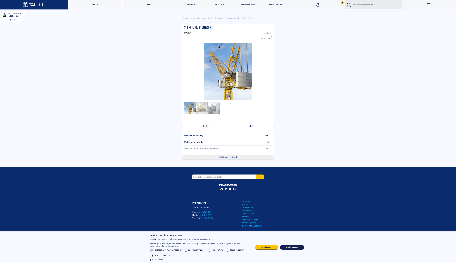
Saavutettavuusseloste (252, 225)
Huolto (149, 4)
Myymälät (12, 19)
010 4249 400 (205, 212)
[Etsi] (260, 177)
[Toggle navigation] (429, 4)
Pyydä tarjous (266, 39)
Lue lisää (175, 246)
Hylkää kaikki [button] (266, 247)
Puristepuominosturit (232, 18)
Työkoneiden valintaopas (248, 4)
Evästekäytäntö (249, 222)
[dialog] (228, 247)
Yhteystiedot (248, 207)
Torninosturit (219, 18)
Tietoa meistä (219, 4)
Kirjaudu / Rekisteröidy (276, 4)
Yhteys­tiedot (191, 4)
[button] (200, 259)
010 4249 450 (205, 215)
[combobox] (373, 4)
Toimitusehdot (248, 213)
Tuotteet (95, 4)
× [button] (453, 234)
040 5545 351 (13, 16)
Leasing (245, 216)
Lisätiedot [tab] (205, 126)
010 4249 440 (207, 218)
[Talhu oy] (34, 5)
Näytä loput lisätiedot (227, 157)
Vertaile (267, 33)
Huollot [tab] (251, 126)
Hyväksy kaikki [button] (292, 247)
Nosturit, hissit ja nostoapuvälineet (201, 18)
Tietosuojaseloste (250, 219)
